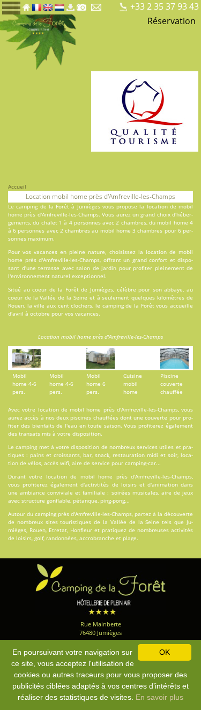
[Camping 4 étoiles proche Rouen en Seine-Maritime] (38, 42)
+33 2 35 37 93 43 (164, 6)
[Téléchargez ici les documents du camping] (70, 4)
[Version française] (36, 4)
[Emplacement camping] (111, 4)
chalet (49, 222)
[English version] (48, 4)
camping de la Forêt (42, 206)
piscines (80, 417)
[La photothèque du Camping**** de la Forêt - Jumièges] (81, 4)
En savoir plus (159, 697)
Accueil (17, 186)
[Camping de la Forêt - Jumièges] (100, 588)
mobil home (172, 222)
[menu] (11, 7)
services (147, 447)
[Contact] (97, 4)
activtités (97, 484)
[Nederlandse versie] (59, 4)
